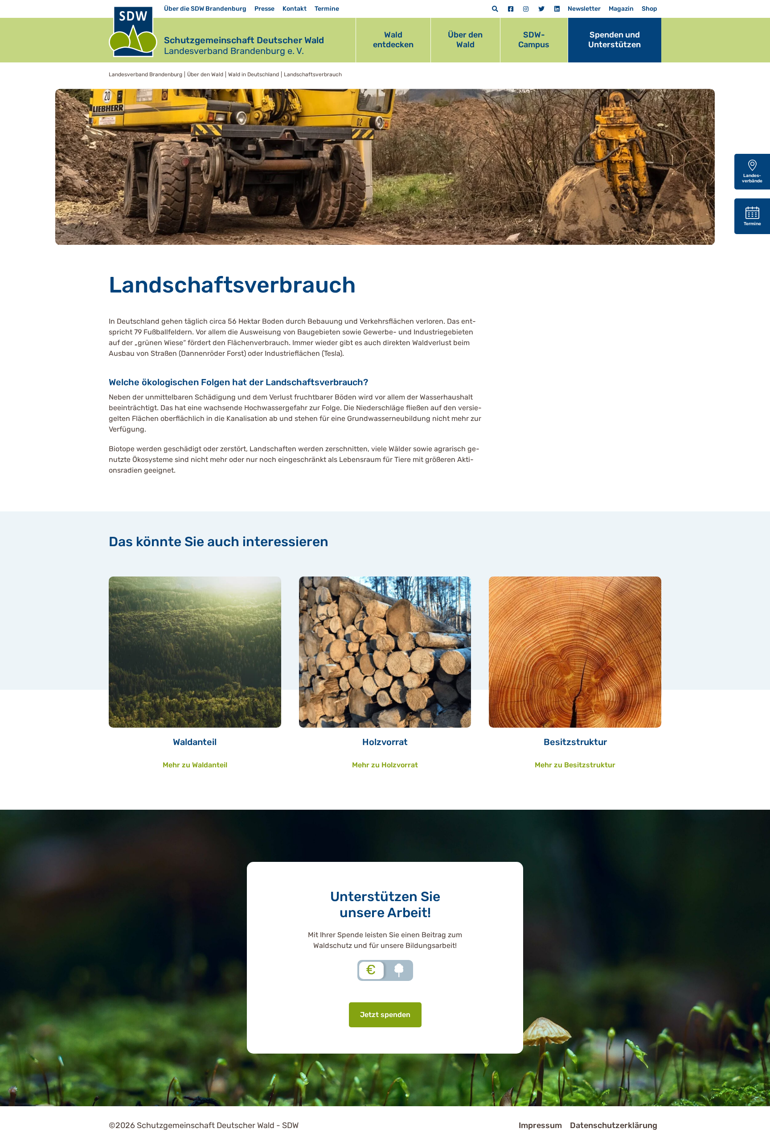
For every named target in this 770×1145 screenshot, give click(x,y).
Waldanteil (195, 742)
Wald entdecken (393, 39)
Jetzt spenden (385, 1014)
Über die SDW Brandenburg (205, 8)
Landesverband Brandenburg (145, 74)
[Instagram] (525, 9)
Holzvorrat (385, 742)
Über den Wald (465, 39)
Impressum (540, 1125)
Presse (264, 8)
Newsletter (584, 8)
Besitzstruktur (575, 742)
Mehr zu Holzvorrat (385, 765)
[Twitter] (541, 9)
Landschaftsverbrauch (313, 74)
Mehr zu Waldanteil (195, 765)
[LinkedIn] (557, 9)
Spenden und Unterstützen (614, 39)
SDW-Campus (533, 39)
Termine (327, 8)
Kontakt (295, 8)
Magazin (621, 8)
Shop (649, 8)
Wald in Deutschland (253, 74)
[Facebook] (510, 9)
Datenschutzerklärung (613, 1125)
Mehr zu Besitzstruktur (575, 765)
